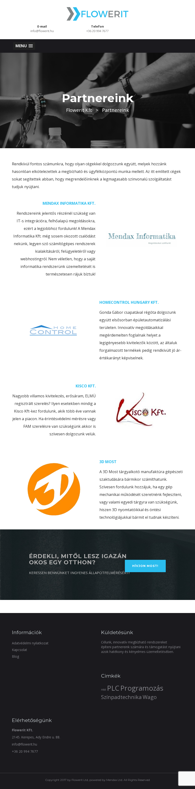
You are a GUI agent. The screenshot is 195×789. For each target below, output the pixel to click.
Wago (150, 697)
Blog (15, 656)
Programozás (141, 688)
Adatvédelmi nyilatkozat (30, 643)
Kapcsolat (19, 649)
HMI (103, 689)
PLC (113, 688)
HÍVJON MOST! (145, 566)
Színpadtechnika (121, 697)
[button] (24, 46)
